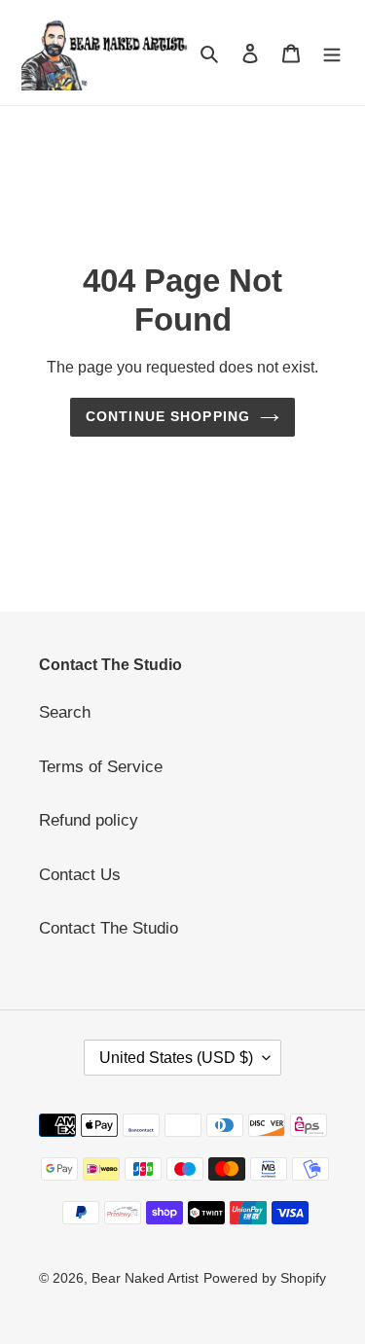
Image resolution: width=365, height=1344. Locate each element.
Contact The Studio (108, 928)
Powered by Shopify (264, 1278)
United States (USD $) (176, 1057)
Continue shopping (168, 416)
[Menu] (331, 52)
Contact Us (80, 875)
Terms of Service (101, 767)
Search (65, 712)
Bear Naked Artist (145, 1278)
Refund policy (88, 820)
